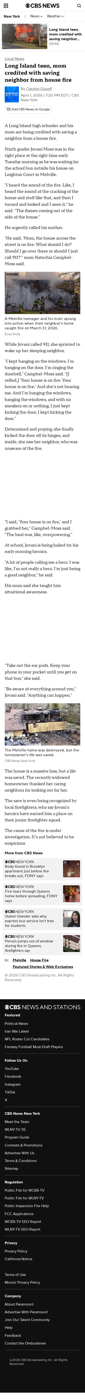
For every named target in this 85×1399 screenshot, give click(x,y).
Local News (14, 59)
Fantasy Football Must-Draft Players (34, 1047)
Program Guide (17, 1137)
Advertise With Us (19, 1153)
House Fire (39, 960)
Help (9, 1327)
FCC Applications (19, 1214)
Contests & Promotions (23, 1145)
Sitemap (11, 1168)
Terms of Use (15, 1275)
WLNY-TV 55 (15, 1129)
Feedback (13, 1335)
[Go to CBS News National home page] (43, 5)
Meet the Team (17, 1122)
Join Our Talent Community (27, 1320)
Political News (16, 1024)
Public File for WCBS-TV (25, 1190)
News (35, 16)
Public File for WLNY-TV (24, 1198)
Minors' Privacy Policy (22, 1282)
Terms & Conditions (21, 1161)
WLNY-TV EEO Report (22, 1229)
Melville (19, 960)
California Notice (18, 1259)
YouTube (12, 1069)
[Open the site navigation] (15, 6)
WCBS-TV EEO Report (23, 1222)
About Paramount (19, 1304)
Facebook (13, 1076)
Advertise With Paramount (26, 1312)
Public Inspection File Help (27, 1206)
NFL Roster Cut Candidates (27, 1039)
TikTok (10, 1092)
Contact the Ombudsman (25, 1343)
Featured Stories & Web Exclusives (43, 966)
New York (12, 16)
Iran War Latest (17, 1031)
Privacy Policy (16, 1251)
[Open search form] (79, 6)
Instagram (13, 1084)
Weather (54, 16)
